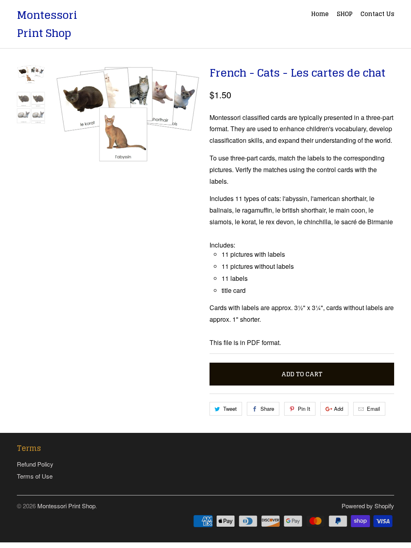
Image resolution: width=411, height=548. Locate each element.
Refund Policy (35, 464)
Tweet (230, 408)
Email (373, 408)
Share (267, 408)
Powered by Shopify (368, 505)
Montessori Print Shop (47, 24)
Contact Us (377, 14)
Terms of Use (35, 476)
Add (338, 408)
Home (320, 14)
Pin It (304, 408)
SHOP (344, 14)
